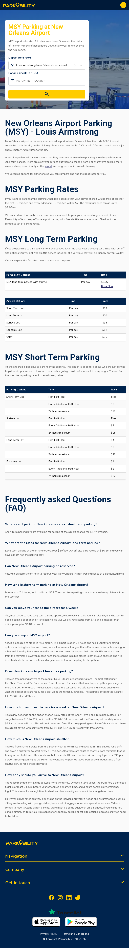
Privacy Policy (48, 934)
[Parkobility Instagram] (60, 898)
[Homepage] (19, 5)
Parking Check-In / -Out (23, 73)
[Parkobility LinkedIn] (69, 898)
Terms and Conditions (75, 934)
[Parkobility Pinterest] (77, 898)
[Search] (46, 94)
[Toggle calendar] (46, 81)
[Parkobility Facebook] (51, 898)
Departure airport (19, 58)
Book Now (107, 286)
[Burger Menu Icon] (123, 5)
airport (48, 166)
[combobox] (16, 65)
